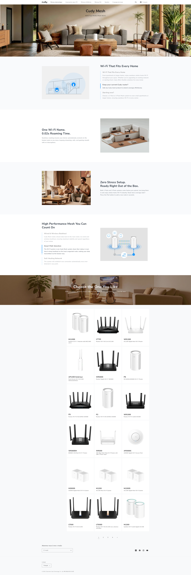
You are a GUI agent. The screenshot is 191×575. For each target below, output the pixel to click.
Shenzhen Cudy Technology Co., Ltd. (55, 571)
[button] (57, 2)
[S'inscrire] (71, 550)
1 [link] (98, 537)
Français (144, 2)
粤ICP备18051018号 (69, 571)
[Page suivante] (117, 537)
